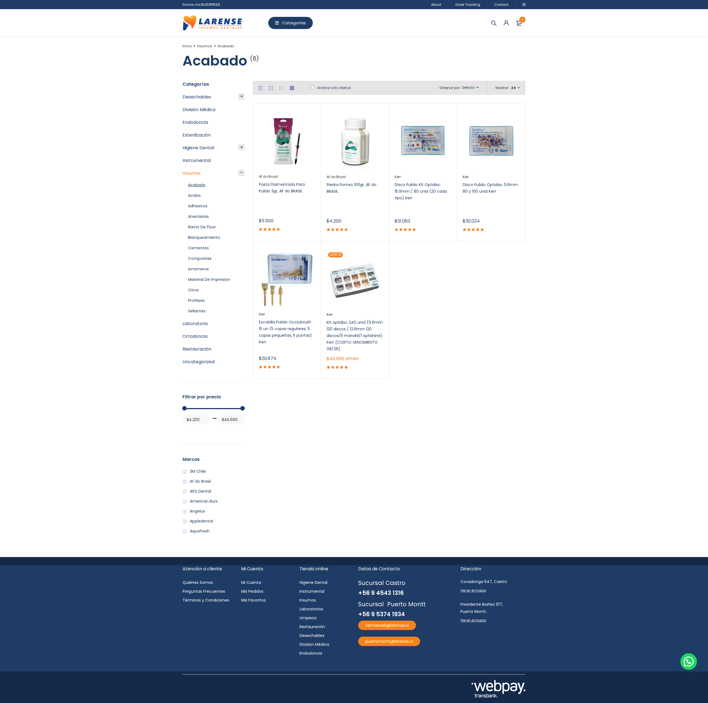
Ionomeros (198, 269)
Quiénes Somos (198, 582)
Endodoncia (195, 122)
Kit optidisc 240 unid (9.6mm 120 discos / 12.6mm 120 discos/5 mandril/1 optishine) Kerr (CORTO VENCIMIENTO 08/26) (355, 336)
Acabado (196, 185)
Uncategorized (199, 362)
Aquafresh (200, 531)
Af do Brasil (200, 481)
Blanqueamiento (204, 237)
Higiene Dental (198, 148)
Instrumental (197, 160)
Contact (501, 4)
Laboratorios (311, 609)
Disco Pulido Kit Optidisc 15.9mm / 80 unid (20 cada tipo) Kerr (421, 191)
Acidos (194, 195)
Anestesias (198, 216)
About (436, 4)
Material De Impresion (209, 279)
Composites (200, 258)
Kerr (398, 176)
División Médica (199, 109)
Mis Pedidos (252, 591)
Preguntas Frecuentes (204, 591)
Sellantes (196, 311)
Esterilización (197, 135)
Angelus (197, 511)
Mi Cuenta (251, 582)
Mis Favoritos (253, 600)
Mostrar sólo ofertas (334, 87)
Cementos (198, 248)
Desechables (197, 97)
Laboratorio (195, 323)
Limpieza (308, 618)
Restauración (197, 349)
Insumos (204, 46)
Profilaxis (196, 300)
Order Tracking (467, 4)
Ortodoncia (195, 336)
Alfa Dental (200, 491)
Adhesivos (197, 206)
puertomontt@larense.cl (389, 641)
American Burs (204, 501)
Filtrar (189, 430)
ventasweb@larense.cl (387, 625)
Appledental (201, 521)
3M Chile (198, 471)
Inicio (187, 46)
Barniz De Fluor (202, 227)
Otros (193, 290)
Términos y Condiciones (206, 600)
